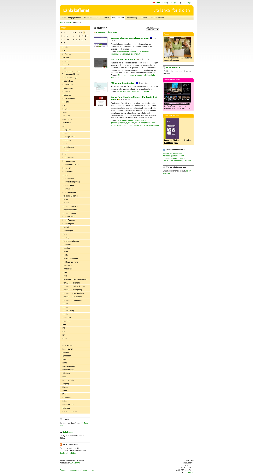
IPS (63, 328)
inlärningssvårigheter (70, 241)
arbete (124, 120)
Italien (64, 401)
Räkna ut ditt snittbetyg (122, 83)
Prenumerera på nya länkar (106, 32)
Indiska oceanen (68, 161)
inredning (66, 248)
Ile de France (67, 119)
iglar (64, 105)
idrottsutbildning (68, 98)
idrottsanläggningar (70, 78)
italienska (66, 408)
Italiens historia (68, 405)
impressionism (68, 147)
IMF (63, 126)
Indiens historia (68, 158)
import (64, 144)
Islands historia (68, 370)
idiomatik (65, 65)
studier (113, 125)
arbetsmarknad (141, 120)
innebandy (66, 245)
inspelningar (67, 265)
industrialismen (68, 178)
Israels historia (68, 380)
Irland (64, 338)
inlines (64, 234)
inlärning (65, 238)
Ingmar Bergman (68, 220)
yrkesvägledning (152, 125)
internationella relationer (72, 297)
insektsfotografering (70, 258)
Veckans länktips (173, 67)
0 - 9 (63, 43)
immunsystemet (68, 137)
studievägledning (124, 125)
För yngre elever (74, 18)
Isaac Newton (67, 349)
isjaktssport (66, 356)
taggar (176, 60)
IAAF (64, 51)
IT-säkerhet (66, 398)
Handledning (131, 18)
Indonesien (66, 168)
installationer (67, 269)
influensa (65, 203)
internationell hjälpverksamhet (74, 286)
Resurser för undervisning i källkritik (177, 161)
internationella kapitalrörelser (73, 293)
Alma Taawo (75, 463)
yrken (142, 125)
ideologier (66, 61)
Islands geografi (68, 366)
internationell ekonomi (71, 283)
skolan (125, 54)
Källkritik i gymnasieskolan (173, 156)
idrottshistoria (67, 81)
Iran (63, 335)
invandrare (66, 318)
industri (65, 175)
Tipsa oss (143, 18)
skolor (153, 75)
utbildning (115, 78)
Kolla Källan (67, 432)
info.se (191, 473)
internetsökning (68, 311)
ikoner (64, 112)
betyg (119, 92)
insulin (64, 276)
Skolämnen (88, 18)
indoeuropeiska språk (70, 164)
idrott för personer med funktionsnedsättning (71, 73)
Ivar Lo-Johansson (69, 412)
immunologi (66, 133)
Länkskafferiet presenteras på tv (177, 104)
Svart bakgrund (187, 3)
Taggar (98, 18)
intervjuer (66, 314)
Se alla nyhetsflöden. (68, 453)
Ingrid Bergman (68, 224)
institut (64, 272)
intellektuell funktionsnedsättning (75, 279)
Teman (106, 18)
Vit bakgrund (174, 3)
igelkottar (65, 102)
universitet (145, 92)
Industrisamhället (69, 192)
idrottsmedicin (67, 88)
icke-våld (65, 58)
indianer (65, 151)
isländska (66, 373)
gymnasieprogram (118, 123)
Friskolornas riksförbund (123, 59)
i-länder (65, 47)
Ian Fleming (66, 54)
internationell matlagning (72, 290)
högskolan (136, 92)
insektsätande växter (70, 262)
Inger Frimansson (69, 217)
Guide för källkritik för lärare (174, 158)
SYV (119, 120)
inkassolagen (67, 231)
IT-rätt (64, 394)
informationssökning (70, 206)
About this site (161, 3)
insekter (65, 251)
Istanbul (65, 387)
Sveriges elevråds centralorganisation (130, 38)
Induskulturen (67, 171)
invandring (66, 321)
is (62, 342)
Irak (63, 332)
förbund (120, 75)
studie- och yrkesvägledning (146, 123)
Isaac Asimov (67, 345)
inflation (65, 199)
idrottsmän (66, 92)
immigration (66, 130)
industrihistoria (68, 185)
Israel (64, 377)
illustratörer (66, 123)
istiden (64, 391)
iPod (64, 325)
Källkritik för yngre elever (172, 153)
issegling (65, 384)
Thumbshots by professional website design (77, 470)
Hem (64, 18)
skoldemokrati (134, 54)
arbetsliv (131, 120)
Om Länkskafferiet (157, 18)
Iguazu (64, 109)
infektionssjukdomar (70, 196)
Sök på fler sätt (118, 18)
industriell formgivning (71, 182)
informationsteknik (69, 210)
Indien (64, 154)
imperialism (66, 140)
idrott (64, 68)
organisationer (116, 54)
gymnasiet (144, 51)
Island (64, 363)
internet (65, 304)
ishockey (65, 352)
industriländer (67, 189)
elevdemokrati (123, 51)
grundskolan (135, 51)
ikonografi (66, 116)
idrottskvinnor (67, 84)
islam (64, 359)
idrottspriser (66, 95)
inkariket (65, 227)
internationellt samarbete (72, 300)
